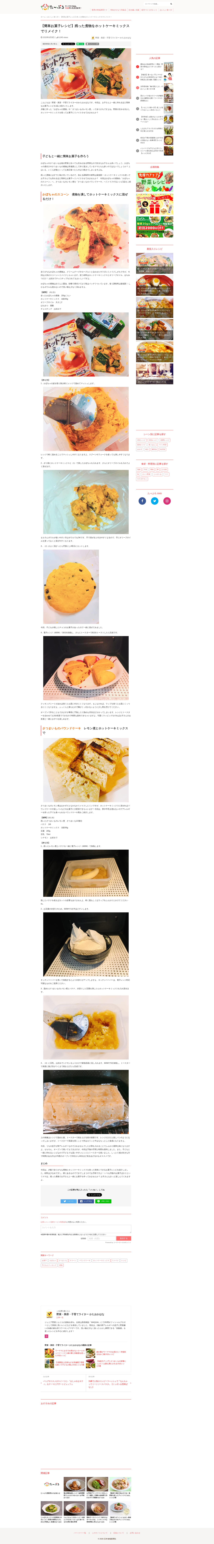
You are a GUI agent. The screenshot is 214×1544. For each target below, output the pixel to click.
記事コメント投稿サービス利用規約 (54, 1222)
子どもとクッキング (49, 1265)
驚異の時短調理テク (99, 10)
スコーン (73, 1260)
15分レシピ (141, 440)
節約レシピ (141, 445)
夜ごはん (152, 445)
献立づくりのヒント (149, 10)
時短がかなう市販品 (118, 10)
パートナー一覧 (80, 1533)
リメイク (115, 1260)
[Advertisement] (86, 1434)
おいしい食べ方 (166, 10)
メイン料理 (162, 445)
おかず (139, 449)
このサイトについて (99, 1533)
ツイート (70, 1201)
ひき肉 (164, 469)
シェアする (88, 1201)
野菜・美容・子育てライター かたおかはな (113, 38)
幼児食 (162, 449)
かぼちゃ (53, 1260)
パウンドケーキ (84, 1260)
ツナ (166, 474)
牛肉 (145, 469)
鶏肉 (138, 469)
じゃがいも (158, 474)
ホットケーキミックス (101, 1260)
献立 (147, 449)
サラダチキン (142, 479)
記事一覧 (59, 1317)
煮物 (60, 1265)
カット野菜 (146, 474)
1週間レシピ (164, 440)
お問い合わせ (135, 1533)
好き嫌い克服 (134, 10)
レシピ (123, 1260)
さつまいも (63, 1260)
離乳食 (154, 449)
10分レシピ (153, 440)
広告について (118, 1533)
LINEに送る (105, 1201)
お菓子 (44, 1260)
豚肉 (152, 469)
